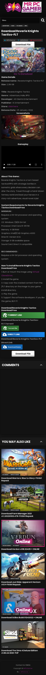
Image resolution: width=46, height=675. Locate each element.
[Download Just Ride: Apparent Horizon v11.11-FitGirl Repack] (23, 566)
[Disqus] (23, 403)
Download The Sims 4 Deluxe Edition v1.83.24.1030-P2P (19, 651)
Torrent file (12, 328)
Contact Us (20, 665)
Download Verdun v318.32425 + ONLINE (20, 549)
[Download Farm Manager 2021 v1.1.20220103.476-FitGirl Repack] (23, 497)
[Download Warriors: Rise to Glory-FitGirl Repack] (23, 462)
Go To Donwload (23, 74)
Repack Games (15, 474)
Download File (23, 44)
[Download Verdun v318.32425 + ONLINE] (23, 533)
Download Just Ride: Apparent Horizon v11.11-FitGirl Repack (20, 583)
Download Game (14, 347)
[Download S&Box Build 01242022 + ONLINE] (23, 601)
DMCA (28, 665)
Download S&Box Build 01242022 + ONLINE (21, 617)
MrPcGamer (24, 672)
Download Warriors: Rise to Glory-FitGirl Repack (21, 479)
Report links (37, 40)
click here (13, 106)
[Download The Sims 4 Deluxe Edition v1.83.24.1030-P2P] (23, 634)
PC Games (5, 474)
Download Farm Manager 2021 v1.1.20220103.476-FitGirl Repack (17, 514)
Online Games (7, 545)
